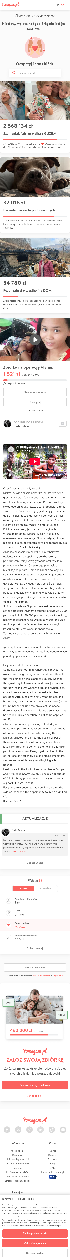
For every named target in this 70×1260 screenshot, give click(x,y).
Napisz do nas (58, 975)
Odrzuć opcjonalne (35, 1243)
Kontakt (17, 1167)
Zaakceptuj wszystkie (35, 1233)
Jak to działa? (35, 1095)
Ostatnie (24, 888)
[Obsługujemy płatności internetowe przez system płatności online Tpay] (53, 1176)
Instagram (29, 1127)
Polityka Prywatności (18, 1159)
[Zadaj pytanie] (63, 424)
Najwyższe (46, 888)
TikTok (52, 1127)
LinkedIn (40, 1127)
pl (58, 5)
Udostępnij (35, 402)
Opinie (52, 1150)
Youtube (63, 1127)
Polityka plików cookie (17, 1176)
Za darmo (52, 1159)
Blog (52, 1163)
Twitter (18, 1127)
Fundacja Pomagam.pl (52, 1172)
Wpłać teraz (20, 927)
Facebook (7, 1127)
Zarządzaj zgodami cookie (18, 1180)
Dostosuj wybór (35, 1253)
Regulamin (17, 1154)
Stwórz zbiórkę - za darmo (35, 1085)
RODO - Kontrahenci (17, 1163)
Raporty (52, 1154)
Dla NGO (52, 1167)
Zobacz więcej (21, 851)
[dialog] (35, 1227)
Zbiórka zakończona (35, 392)
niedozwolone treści (41, 975)
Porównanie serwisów (17, 1172)
